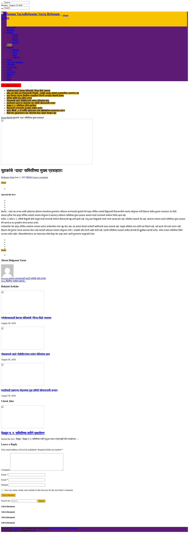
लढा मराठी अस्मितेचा (15, 62)
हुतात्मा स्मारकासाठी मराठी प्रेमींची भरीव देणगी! (23, 278)
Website (4, 485)
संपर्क (9, 80)
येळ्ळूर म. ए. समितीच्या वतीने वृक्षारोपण (21, 105)
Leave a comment (40, 177)
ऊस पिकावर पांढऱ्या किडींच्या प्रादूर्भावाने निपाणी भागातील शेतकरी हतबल (35, 95)
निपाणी (15, 37)
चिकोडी (15, 40)
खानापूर (15, 42)
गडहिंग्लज (16, 57)
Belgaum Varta (8, 177)
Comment (5, 470)
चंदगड (14, 52)
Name (4, 475)
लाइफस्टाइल (12, 67)
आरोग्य (9, 70)
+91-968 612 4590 (57, 528)
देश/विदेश (10, 30)
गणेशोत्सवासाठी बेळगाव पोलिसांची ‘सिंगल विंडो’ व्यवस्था (28, 90)
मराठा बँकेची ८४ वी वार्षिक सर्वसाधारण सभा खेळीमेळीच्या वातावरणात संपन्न (36, 110)
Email (4, 480)
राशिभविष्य (11, 65)
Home (65, 15)
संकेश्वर (15, 35)
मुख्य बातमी (11, 28)
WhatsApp (73, 528)
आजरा (14, 55)
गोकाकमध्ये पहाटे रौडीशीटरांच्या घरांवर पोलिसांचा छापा (28, 100)
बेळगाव (9, 45)
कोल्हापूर (15, 50)
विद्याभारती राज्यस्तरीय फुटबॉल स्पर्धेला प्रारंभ (24, 108)
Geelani (15, 528)
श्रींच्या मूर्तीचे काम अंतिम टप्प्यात (19, 98)
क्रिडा (9, 60)
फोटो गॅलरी (11, 72)
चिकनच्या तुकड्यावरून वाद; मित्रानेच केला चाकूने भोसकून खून (31, 113)
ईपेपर (9, 77)
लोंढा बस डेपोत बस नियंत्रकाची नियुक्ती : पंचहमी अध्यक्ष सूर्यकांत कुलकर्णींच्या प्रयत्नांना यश (43, 93)
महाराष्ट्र (10, 47)
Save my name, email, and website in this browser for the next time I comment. (38, 490)
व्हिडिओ (10, 75)
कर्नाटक (10, 32)
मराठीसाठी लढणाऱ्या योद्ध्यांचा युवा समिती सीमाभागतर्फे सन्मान (31, 103)
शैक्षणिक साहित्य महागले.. (13, 281)
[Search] (2, 3)
